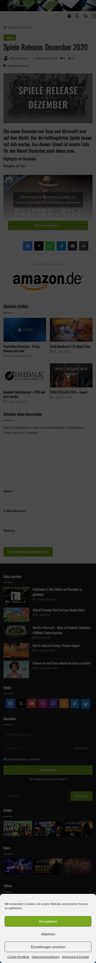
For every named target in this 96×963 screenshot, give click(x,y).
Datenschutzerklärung (46, 957)
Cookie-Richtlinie (18, 957)
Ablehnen (48, 934)
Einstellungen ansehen (48, 947)
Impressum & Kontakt (75, 957)
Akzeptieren (48, 921)
